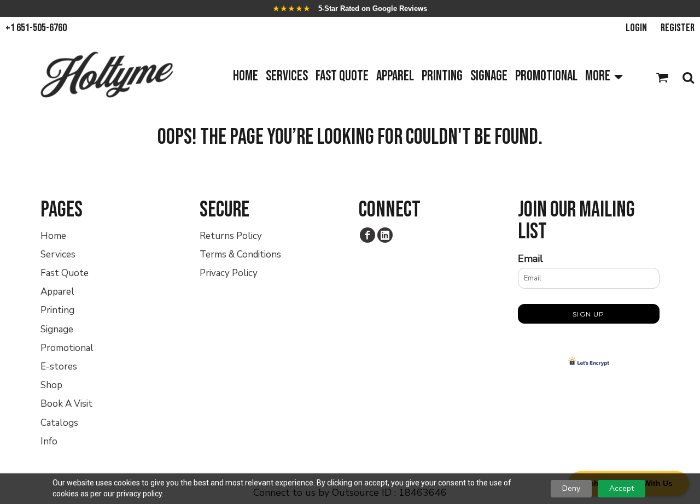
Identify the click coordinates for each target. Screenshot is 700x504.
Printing (57, 310)
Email (530, 258)
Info (48, 441)
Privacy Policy (229, 273)
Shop (51, 385)
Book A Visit (66, 403)
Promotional (67, 348)
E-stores (58, 366)
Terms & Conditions (240, 254)
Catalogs (59, 423)
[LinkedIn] (385, 235)
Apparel (57, 291)
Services (57, 254)
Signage (56, 329)
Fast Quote (64, 273)
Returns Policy (231, 236)
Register (678, 27)
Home (53, 236)
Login (636, 27)
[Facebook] (367, 235)
